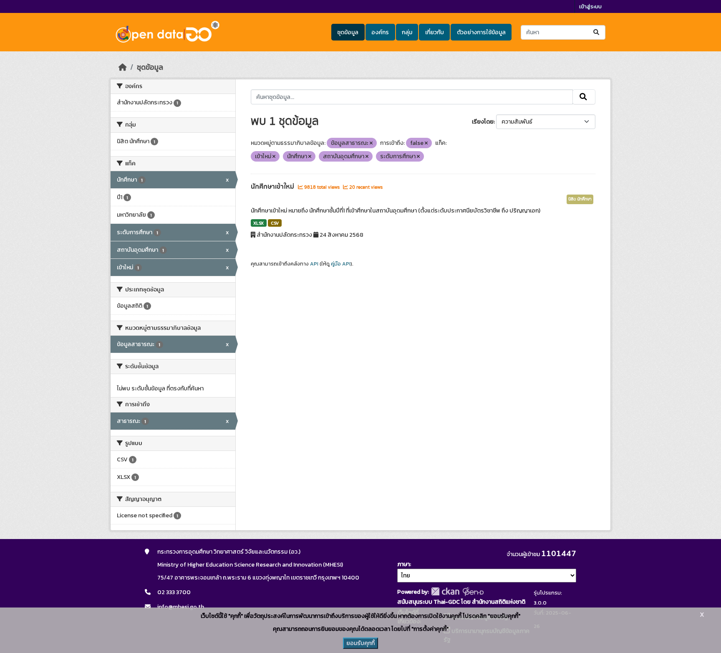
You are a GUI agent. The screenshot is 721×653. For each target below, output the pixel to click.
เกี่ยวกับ (434, 32)
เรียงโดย (483, 121)
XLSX (258, 223)
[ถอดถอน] (371, 143)
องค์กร (380, 32)
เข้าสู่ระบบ (590, 6)
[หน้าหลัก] (122, 67)
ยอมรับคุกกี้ (360, 643)
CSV (275, 223)
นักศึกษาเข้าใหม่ (273, 186)
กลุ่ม (407, 32)
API (314, 264)
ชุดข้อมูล (347, 32)
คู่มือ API (340, 264)
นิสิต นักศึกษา (580, 199)
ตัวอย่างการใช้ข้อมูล (481, 32)
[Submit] (597, 32)
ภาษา (403, 564)
